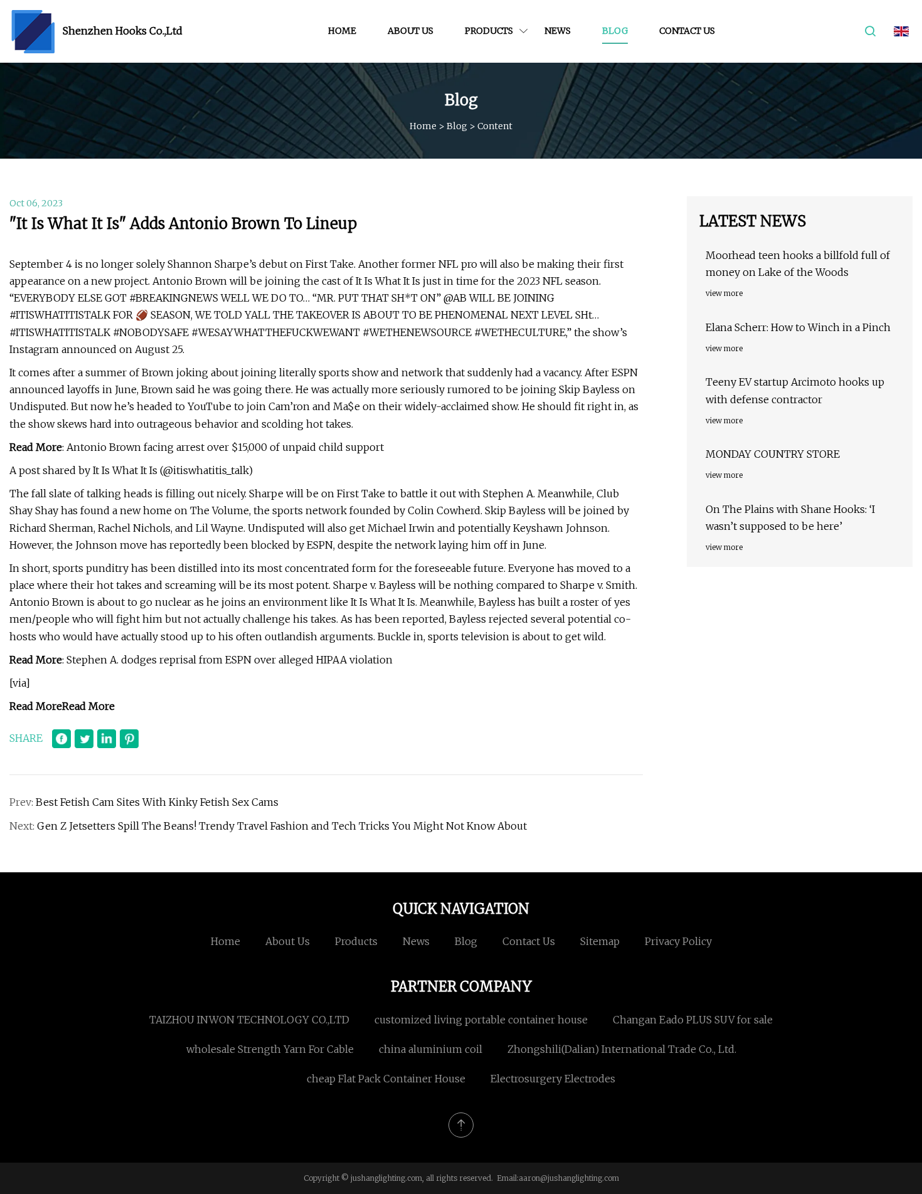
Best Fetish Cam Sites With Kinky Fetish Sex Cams (157, 802)
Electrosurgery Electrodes (552, 1078)
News (557, 30)
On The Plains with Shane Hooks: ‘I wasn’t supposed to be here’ (790, 517)
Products (489, 30)
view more (724, 293)
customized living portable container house (481, 1019)
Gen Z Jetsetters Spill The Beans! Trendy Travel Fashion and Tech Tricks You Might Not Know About (282, 826)
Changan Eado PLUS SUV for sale (693, 1019)
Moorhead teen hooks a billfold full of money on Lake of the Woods (798, 263)
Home (342, 30)
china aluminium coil (430, 1049)
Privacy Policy (678, 941)
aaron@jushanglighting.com (569, 1178)
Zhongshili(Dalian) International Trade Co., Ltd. (621, 1049)
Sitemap (600, 941)
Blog (615, 30)
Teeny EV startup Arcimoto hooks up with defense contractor (795, 390)
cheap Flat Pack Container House (386, 1078)
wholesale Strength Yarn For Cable (270, 1049)
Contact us (687, 30)
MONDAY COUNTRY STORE (773, 454)
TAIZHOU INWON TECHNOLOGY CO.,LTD (249, 1019)
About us (410, 30)
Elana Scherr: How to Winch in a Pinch (798, 327)
